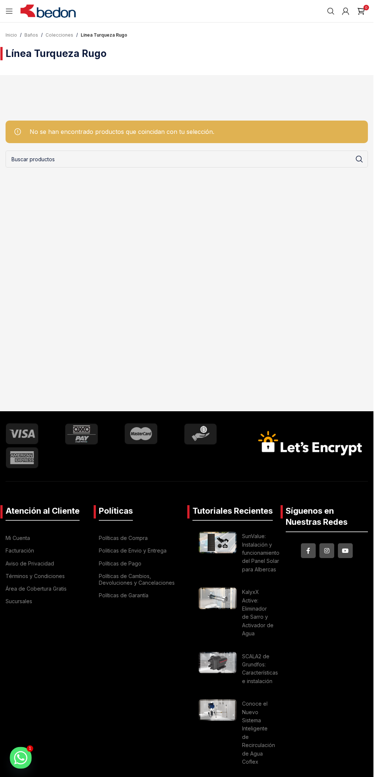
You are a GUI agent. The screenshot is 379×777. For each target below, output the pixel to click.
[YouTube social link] (345, 550)
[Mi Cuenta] (345, 11)
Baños (31, 35)
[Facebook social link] (308, 550)
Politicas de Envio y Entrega (133, 550)
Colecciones (59, 35)
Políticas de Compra (123, 538)
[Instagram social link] (326, 550)
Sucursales (19, 601)
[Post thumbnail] (218, 554)
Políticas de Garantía (123, 595)
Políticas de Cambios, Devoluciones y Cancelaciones (137, 579)
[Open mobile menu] (9, 11)
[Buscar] (330, 11)
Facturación (20, 550)
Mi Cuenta (18, 538)
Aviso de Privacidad (30, 563)
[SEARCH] (359, 159)
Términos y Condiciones (35, 576)
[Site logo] (48, 10)
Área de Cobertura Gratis (36, 588)
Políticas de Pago (120, 563)
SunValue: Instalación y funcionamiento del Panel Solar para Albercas (260, 552)
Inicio (11, 35)
